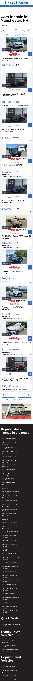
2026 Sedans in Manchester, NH (9, 501)
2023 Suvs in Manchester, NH (9, 483)
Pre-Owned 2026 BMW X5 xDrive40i (12, 272)
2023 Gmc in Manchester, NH (9, 554)
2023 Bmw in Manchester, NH (9, 474)
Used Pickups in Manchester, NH (9, 676)
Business (16, 6)
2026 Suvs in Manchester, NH (9, 439)
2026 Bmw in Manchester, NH (9, 448)
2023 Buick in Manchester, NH (9, 585)
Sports (22, 6)
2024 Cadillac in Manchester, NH (9, 545)
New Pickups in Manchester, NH (9, 646)
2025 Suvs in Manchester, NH (9, 465)
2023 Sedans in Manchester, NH (9, 496)
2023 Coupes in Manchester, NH (9, 607)
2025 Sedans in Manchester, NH (9, 510)
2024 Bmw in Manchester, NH (9, 479)
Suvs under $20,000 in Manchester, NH (11, 625)
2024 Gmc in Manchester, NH (9, 514)
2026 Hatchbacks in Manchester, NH (10, 492)
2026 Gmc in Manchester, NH (9, 456)
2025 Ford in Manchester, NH (9, 571)
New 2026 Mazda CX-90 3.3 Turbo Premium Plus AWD (16, 379)
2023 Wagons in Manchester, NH (9, 611)
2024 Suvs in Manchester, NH (9, 470)
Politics (11, 6)
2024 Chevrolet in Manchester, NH (10, 580)
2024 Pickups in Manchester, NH (9, 523)
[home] (16, 2)
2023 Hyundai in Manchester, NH (9, 589)
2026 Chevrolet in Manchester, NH (10, 487)
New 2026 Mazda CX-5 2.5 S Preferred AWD (13, 130)
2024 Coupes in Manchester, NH (9, 602)
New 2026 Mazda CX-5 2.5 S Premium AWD (13, 95)
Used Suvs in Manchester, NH (9, 667)
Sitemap (16, 679)
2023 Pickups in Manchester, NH (9, 527)
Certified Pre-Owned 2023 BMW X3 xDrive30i (16, 237)
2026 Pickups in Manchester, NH (9, 452)
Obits (30, 6)
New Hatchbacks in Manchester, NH (10, 650)
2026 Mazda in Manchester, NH (9, 443)
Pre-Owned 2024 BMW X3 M (13, 165)
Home (2, 6)
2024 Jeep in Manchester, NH (9, 549)
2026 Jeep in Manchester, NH (9, 594)
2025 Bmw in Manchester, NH (9, 461)
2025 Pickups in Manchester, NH (9, 541)
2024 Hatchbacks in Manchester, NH (10, 598)
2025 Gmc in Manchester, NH (9, 536)
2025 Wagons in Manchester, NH (9, 576)
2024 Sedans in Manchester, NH (9, 505)
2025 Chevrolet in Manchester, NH (10, 567)
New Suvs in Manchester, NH (9, 641)
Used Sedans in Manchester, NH (9, 671)
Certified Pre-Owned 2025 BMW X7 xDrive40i (16, 59)
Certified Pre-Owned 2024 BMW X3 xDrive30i (16, 343)
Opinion (26, 6)
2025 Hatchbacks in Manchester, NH (10, 558)
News (6, 6)
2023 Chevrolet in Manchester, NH (10, 532)
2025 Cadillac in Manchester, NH (9, 563)
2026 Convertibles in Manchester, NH (10, 518)
